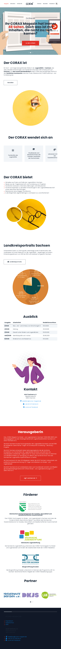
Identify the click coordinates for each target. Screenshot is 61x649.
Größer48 (19, 3)
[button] (30, 52)
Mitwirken (12, 3)
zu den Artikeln (30, 43)
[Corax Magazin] (29, 3)
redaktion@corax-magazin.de (31, 401)
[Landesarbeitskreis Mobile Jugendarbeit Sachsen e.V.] (49, 595)
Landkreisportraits (15, 262)
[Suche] (56, 4)
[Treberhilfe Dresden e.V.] (12, 595)
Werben (39, 3)
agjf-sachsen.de (29, 478)
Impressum (9, 621)
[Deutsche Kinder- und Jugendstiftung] (30, 595)
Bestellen (45, 3)
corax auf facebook (31, 407)
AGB (7, 624)
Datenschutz (10, 623)
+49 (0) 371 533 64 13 (31, 404)
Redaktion (52, 3)
